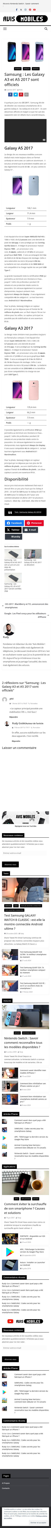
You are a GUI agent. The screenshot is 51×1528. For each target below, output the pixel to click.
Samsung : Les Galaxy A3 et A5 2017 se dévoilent (32, 562)
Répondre (13, 717)
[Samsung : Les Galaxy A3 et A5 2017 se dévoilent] (33, 554)
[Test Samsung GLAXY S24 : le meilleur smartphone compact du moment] (10, 972)
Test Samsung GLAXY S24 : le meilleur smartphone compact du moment (32, 970)
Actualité (8, 69)
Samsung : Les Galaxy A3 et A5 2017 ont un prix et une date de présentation (13, 565)
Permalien (34, 703)
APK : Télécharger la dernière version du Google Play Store (32, 1250)
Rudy (21, 90)
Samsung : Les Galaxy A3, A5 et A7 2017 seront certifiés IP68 (12, 587)
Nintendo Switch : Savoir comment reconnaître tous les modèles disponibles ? (28, 4)
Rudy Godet (19, 723)
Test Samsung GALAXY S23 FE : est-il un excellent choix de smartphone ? (32, 985)
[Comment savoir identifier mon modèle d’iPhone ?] (10, 1073)
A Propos (6, 1483)
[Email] (26, 95)
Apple (16, 1199)
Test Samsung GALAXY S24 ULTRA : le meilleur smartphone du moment (33, 954)
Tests (16, 906)
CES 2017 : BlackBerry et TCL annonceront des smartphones (26, 606)
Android (18, 69)
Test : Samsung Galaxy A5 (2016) (28, 512)
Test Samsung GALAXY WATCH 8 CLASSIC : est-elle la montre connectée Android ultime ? (24, 921)
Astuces (17, 1033)
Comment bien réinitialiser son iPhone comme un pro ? (33, 1084)
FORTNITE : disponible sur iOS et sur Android (32, 1237)
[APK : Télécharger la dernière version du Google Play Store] (10, 1252)
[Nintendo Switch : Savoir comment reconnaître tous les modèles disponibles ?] (25, 1017)
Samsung (36, 69)
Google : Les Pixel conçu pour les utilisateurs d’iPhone (25, 615)
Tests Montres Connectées (14, 910)
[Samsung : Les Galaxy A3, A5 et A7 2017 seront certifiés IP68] (13, 578)
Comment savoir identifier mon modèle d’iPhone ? (33, 1071)
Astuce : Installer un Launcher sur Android (32, 1263)
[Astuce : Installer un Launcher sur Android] (10, 1265)
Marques (27, 69)
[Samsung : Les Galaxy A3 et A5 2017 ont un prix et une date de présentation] (13, 554)
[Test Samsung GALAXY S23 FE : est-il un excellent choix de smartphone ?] (10, 987)
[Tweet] (15, 95)
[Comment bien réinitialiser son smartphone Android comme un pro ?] (10, 1101)
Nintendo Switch (29, 1033)
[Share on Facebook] (10, 95)
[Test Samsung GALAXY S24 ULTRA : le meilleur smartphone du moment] (10, 956)
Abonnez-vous (10, 864)
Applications (26, 1199)
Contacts (6, 1488)
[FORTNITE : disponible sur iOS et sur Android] (10, 1239)
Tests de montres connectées (31, 906)
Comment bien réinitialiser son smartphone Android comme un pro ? (33, 1099)
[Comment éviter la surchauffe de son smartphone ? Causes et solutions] (25, 1183)
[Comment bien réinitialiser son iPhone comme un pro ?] (10, 1086)
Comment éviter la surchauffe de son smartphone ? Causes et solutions (25, 1208)
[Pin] (21, 95)
